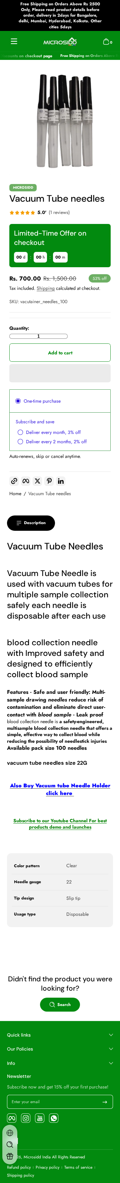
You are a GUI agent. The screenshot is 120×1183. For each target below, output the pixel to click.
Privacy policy (47, 1167)
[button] (106, 41)
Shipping (46, 288)
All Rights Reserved (68, 1157)
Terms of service (78, 1167)
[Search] (9, 1144)
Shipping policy (20, 1175)
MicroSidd (23, 188)
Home (15, 494)
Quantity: (19, 328)
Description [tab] (35, 523)
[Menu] (14, 41)
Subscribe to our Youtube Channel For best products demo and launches (60, 824)
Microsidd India (37, 1157)
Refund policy (19, 1167)
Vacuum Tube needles (49, 494)
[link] (39, 213)
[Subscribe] (105, 1102)
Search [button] (64, 1005)
